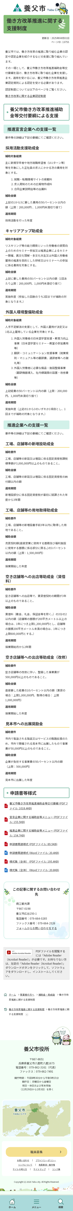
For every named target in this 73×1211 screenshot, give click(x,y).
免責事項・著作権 (47, 1165)
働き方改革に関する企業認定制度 (25, 96)
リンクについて (25, 1165)
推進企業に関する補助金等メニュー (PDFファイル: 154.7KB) (39, 832)
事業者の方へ (27, 994)
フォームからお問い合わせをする (36, 928)
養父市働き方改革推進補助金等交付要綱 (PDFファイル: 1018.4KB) (39, 805)
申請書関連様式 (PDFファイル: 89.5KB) (33, 844)
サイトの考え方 (20, 1169)
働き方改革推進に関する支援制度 (26, 1009)
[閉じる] (57, 5)
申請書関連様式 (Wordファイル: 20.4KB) (34, 853)
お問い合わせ (23, 1160)
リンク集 (56, 1169)
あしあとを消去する (26, 1014)
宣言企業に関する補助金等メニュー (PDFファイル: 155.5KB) (39, 819)
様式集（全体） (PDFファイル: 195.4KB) (34, 861)
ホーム (12, 994)
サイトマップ (39, 1169)
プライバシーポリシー (46, 1160)
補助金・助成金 (46, 994)
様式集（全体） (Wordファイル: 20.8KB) (34, 870)
